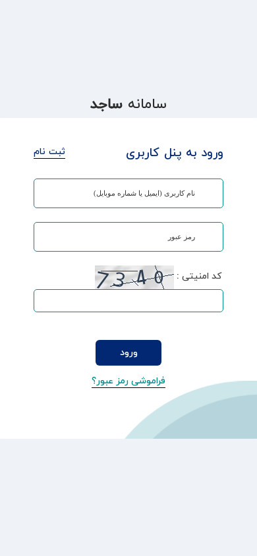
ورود (129, 353)
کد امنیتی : (199, 276)
